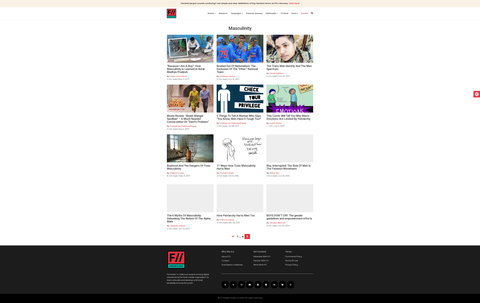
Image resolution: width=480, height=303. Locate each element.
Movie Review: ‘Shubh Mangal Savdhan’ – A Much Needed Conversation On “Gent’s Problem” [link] (188, 118)
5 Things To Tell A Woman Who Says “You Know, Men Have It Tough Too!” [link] (239, 117)
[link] (477, 94)
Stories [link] (211, 13)
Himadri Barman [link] (278, 223)
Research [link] (223, 13)
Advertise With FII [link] (261, 256)
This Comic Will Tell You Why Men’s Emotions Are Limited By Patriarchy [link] (288, 117)
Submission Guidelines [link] (232, 265)
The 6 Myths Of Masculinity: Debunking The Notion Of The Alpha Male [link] (188, 218)
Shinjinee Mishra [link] (227, 76)
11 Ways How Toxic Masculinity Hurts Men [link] (236, 167)
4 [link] (243, 236)
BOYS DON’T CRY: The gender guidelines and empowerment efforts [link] (289, 217)
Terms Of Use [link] (291, 260)
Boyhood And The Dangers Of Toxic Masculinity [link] (188, 167)
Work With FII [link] (259, 265)
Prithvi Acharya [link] (227, 220)
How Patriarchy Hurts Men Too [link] (236, 215)
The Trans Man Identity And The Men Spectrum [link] (289, 67)
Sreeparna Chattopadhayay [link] (183, 126)
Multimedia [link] (271, 13)
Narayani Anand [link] (177, 226)
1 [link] (237, 236)
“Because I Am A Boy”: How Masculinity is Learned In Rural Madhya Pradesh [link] (185, 69)
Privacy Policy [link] (291, 265)
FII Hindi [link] (284, 13)
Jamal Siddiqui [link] (277, 73)
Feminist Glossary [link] (254, 13)
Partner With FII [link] (261, 260)
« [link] (233, 236)
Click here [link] (294, 3)
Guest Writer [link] (276, 123)
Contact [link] (225, 260)
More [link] (294, 13)
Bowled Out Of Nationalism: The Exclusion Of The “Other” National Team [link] (237, 69)
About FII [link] (226, 256)
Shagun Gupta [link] (177, 173)
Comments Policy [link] (293, 256)
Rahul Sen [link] (274, 173)
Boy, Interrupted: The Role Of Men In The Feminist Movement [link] (288, 167)
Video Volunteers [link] (178, 76)
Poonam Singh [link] (227, 173)
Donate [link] (304, 13)
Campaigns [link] (236, 13)
